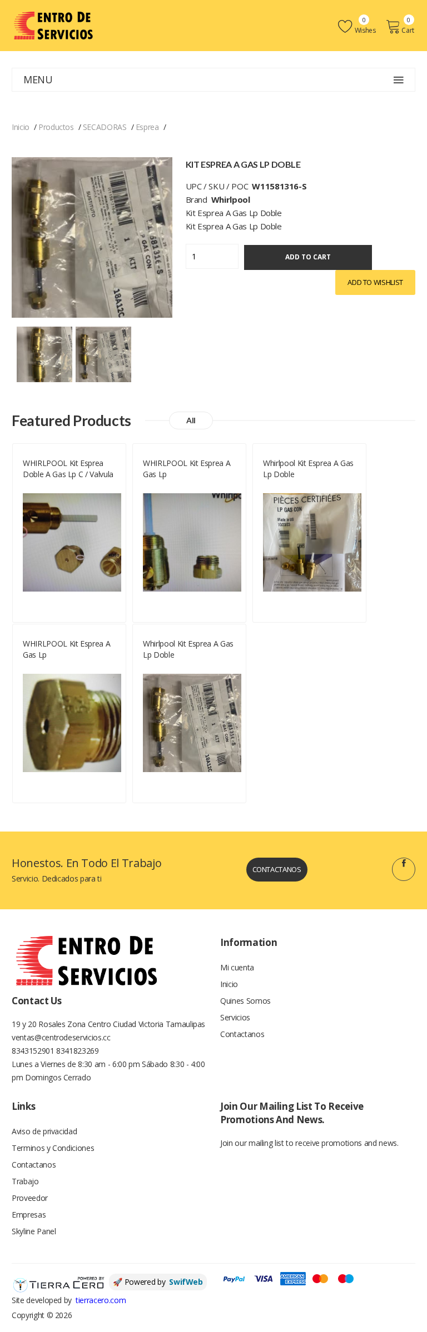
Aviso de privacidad (44, 1131)
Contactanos (276, 869)
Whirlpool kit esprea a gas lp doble (308, 468)
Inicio (20, 127)
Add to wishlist (375, 282)
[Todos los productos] (44, 353)
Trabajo (25, 1181)
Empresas (29, 1214)
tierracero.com (101, 1300)
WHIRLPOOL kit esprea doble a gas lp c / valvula (68, 468)
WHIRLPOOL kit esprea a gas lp (186, 468)
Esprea (147, 127)
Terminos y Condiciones (53, 1148)
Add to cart (308, 257)
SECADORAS (105, 127)
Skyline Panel (34, 1231)
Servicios (235, 1017)
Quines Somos (245, 1000)
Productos (56, 127)
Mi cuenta (237, 967)
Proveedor (30, 1198)
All (191, 420)
